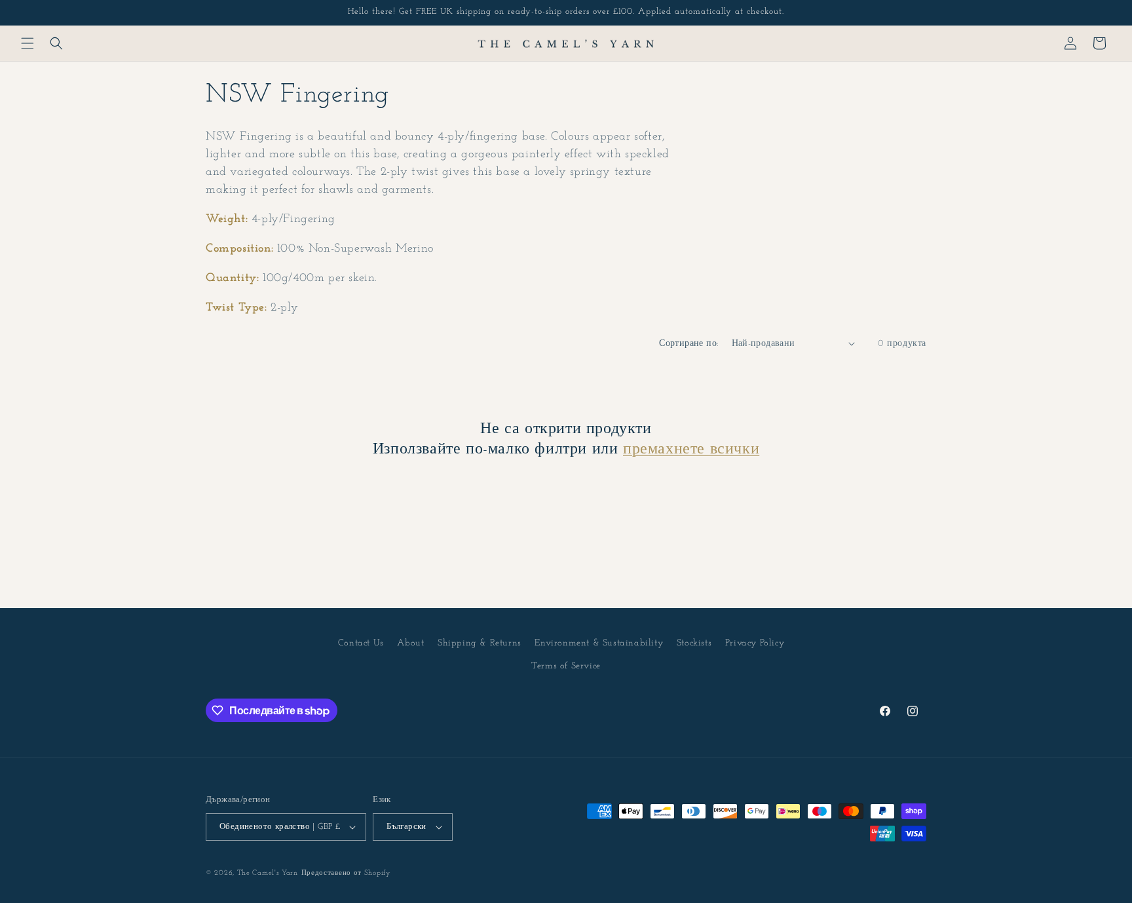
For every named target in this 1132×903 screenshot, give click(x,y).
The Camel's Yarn (267, 873)
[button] (27, 43)
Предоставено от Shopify (346, 873)
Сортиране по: (688, 344)
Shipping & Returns (479, 643)
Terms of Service (566, 666)
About (410, 643)
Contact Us (361, 643)
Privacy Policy (754, 643)
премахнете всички (691, 449)
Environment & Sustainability (599, 643)
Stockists (694, 643)
